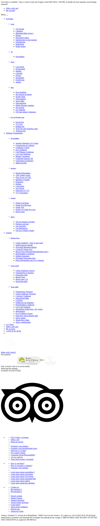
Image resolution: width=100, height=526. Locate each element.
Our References (22, 228)
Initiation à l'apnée (23, 180)
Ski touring (20, 108)
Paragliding (20, 57)
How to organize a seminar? (21, 466)
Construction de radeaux (25, 145)
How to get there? (18, 463)
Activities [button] (9, 19)
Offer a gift (15, 440)
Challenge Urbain (22, 148)
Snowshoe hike (21, 281)
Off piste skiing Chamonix (26, 112)
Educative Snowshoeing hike (27, 316)
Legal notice (15, 505)
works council (15, 266)
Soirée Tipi (20, 207)
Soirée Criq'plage (22, 203)
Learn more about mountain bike (23, 479)
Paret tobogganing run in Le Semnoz (30, 260)
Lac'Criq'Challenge (23, 154)
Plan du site (15, 509)
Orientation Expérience (24, 161)
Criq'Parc (19, 300)
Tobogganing (21, 99)
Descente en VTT (22, 191)
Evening (13, 198)
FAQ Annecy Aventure (20, 437)
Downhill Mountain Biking (26, 247)
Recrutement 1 (16, 489)
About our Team (17, 511)
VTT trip (19, 124)
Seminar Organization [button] (14, 133)
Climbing (19, 31)
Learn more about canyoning (22, 474)
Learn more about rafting (20, 481)
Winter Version (16, 498)
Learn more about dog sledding (23, 483)
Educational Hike (22, 298)
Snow (12, 87)
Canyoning (20, 67)
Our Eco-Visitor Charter (25, 231)
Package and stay (22, 224)
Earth (12, 24)
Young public (14, 287)
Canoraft (19, 73)
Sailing (18, 82)
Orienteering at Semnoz (25, 273)
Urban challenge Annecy (25, 271)
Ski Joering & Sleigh (24, 94)
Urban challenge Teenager (26, 294)
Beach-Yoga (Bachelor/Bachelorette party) (32, 252)
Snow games (20, 318)
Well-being (20, 44)
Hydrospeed (20, 69)
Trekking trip (21, 131)
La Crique (10, 324)
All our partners (17, 457)
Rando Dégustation (23, 173)
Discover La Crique (18, 451)
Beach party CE (22, 279)
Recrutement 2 (16, 492)
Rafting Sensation (22, 256)
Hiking (18, 35)
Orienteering (20, 42)
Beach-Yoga (20, 277)
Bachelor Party (15, 238)
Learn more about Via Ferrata (22, 477)
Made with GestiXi (8, 352)
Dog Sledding (21, 92)
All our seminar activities (25, 222)
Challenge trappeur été (24, 159)
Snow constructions (23, 322)
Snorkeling (20, 78)
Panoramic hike (22, 275)
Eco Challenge (21, 150)
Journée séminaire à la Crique (27, 143)
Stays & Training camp (17, 117)
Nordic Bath (20, 97)
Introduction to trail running (26, 40)
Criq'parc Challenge (23, 296)
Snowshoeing (21, 103)
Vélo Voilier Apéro (23, 175)
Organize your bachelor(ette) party (24, 448)
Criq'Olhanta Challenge (25, 152)
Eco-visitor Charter (18, 453)
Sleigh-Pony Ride (22, 320)
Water (12, 62)
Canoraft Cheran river (24, 249)
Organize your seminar (19, 446)
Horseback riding (22, 38)
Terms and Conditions (19, 507)
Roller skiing (20, 46)
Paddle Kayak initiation (25, 303)
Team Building (15, 138)
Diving (18, 76)
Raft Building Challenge (25, 254)
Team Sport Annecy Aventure (22, 459)
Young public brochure (19, 502)
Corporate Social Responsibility (23, 455)
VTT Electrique (22, 193)
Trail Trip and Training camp (27, 129)
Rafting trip (20, 126)
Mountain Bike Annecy (25, 33)
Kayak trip (20, 122)
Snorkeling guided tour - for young (29, 309)
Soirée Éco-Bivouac (23, 205)
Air (12, 52)
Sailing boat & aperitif (24, 245)
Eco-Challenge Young (24, 314)
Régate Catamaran (23, 156)
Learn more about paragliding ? (23, 472)
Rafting (18, 71)
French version (16, 496)
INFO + (13, 217)
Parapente (19, 182)
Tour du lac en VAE (23, 177)
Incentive (13, 168)
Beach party (20, 212)
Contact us (15, 487)
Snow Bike (20, 101)
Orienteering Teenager (24, 292)
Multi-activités (21, 163)
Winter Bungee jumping (25, 105)
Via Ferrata (20, 29)
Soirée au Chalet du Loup (25, 210)
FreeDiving (20, 80)
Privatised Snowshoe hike (25, 258)
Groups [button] (9, 233)
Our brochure (21, 226)
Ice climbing (20, 110)
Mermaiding (20, 311)
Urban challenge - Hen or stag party (29, 243)
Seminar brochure (17, 500)
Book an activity (17, 442)
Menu (3, 15)
